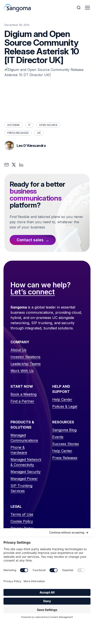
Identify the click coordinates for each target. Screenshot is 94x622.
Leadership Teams (25, 364)
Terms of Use (21, 514)
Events (57, 437)
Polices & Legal (64, 406)
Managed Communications (24, 438)
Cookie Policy (21, 521)
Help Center (62, 399)
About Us (18, 350)
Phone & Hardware (18, 450)
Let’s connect (32, 292)
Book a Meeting (23, 394)
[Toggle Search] (79, 7)
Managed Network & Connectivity (25, 462)
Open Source (48, 125)
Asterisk (13, 125)
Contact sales (30, 240)
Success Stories (65, 444)
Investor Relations (25, 357)
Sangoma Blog (64, 430)
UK (39, 132)
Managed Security (25, 471)
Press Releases (18, 132)
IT (29, 125)
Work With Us (22, 371)
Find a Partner (22, 401)
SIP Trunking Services (21, 488)
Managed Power (24, 478)
